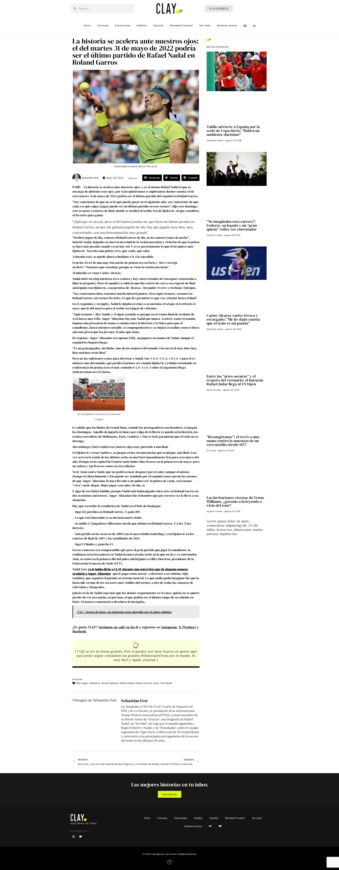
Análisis (142, 25)
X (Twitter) (187, 627)
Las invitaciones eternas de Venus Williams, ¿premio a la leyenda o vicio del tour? (235, 501)
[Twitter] (80, 836)
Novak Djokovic (109, 683)
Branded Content (181, 25)
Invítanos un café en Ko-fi (118, 627)
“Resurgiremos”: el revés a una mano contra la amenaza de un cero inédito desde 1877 (233, 440)
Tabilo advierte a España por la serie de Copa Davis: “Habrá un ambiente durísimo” (233, 130)
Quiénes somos (227, 25)
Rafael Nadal (127, 683)
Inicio (87, 25)
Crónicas (103, 25)
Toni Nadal (166, 683)
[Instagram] (73, 836)
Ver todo (205, 25)
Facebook (79, 631)
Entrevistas (122, 25)
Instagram (169, 627)
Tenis (156, 683)
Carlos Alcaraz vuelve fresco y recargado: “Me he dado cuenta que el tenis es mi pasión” (233, 319)
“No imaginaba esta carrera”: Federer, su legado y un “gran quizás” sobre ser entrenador (232, 225)
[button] (152, 178)
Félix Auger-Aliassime (88, 683)
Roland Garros (143, 683)
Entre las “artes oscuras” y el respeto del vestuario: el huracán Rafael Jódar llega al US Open (235, 380)
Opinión (158, 25)
